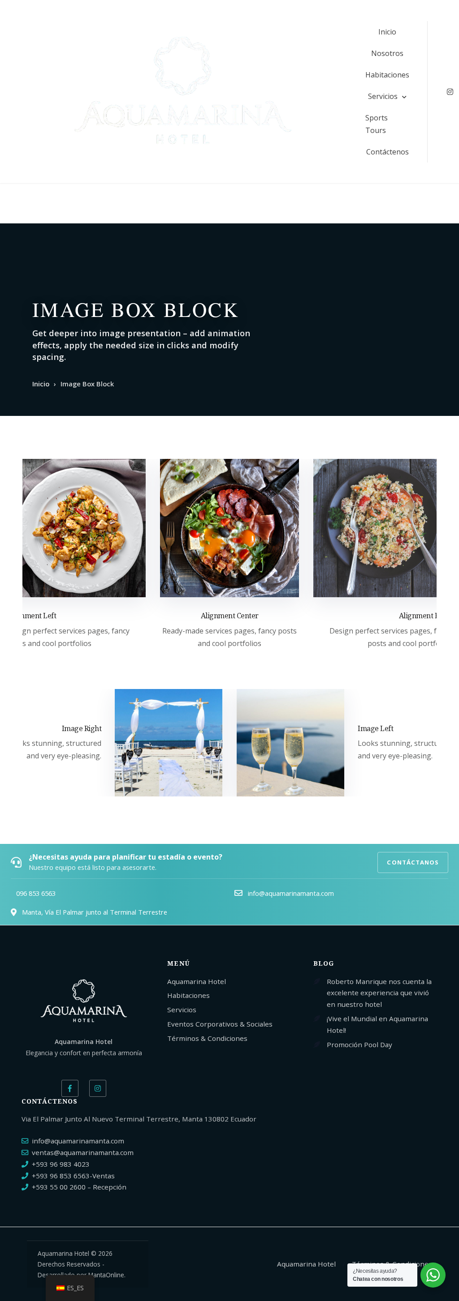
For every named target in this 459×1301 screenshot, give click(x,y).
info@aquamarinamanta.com (78, 1140)
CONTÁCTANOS (413, 862)
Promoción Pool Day (359, 1044)
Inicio (387, 32)
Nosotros (387, 53)
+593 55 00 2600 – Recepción (79, 1186)
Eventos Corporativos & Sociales (220, 1023)
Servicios (383, 96)
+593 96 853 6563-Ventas (73, 1175)
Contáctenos (387, 152)
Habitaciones (387, 75)
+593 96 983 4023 (61, 1164)
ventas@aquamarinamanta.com (83, 1152)
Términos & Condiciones (207, 1038)
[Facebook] (69, 1088)
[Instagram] (97, 1088)
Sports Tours (376, 124)
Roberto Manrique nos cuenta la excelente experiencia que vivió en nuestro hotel (379, 993)
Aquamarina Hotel (196, 981)
